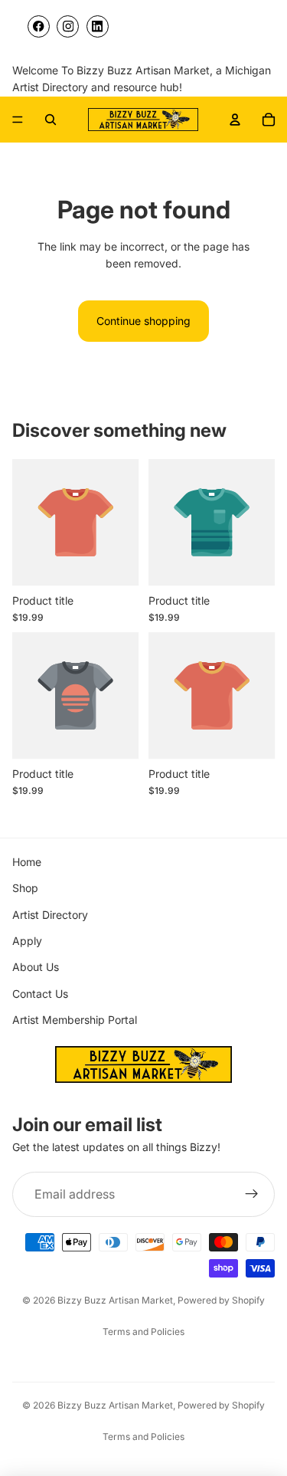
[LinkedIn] (97, 26)
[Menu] (17, 119)
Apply (27, 940)
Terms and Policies (143, 1331)
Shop (25, 887)
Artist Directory (50, 914)
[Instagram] (68, 26)
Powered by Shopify (221, 1300)
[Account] (235, 119)
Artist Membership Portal (74, 1019)
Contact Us (40, 993)
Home (26, 861)
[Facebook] (39, 26)
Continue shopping (143, 320)
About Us (35, 966)
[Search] (50, 119)
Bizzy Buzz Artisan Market (115, 1300)
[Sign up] (252, 1195)
